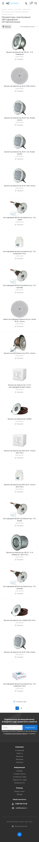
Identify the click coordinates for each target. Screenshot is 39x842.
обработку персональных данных (16, 733)
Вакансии (19, 756)
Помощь (19, 771)
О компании (19, 750)
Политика (19, 762)
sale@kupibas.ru (21, 808)
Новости (19, 753)
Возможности (19, 783)
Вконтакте (19, 834)
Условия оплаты (19, 774)
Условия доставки (19, 777)
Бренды (19, 794)
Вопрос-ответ (19, 791)
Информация (19, 767)
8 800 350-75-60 (21, 804)
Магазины (19, 759)
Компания (19, 747)
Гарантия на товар (20, 780)
